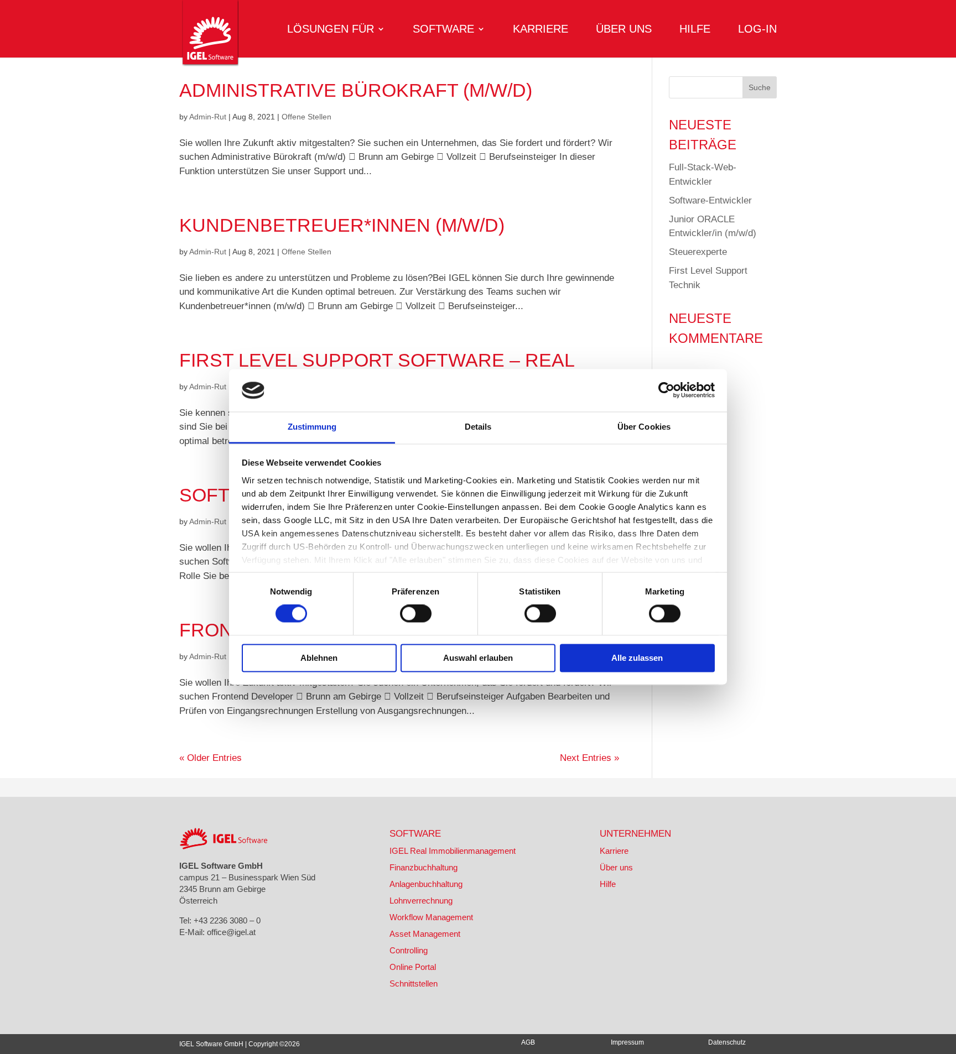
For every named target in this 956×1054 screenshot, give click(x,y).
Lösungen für (330, 30)
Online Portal (412, 967)
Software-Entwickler (710, 200)
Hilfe (694, 30)
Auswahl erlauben (478, 657)
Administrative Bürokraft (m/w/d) (355, 90)
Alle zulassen (637, 657)
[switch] (416, 614)
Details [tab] (478, 426)
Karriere (540, 30)
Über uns (624, 30)
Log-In (757, 30)
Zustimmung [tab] (312, 426)
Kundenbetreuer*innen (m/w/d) (342, 225)
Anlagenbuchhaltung (426, 884)
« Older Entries (210, 758)
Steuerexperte (698, 252)
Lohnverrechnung (421, 900)
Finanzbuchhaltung (423, 867)
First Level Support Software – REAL (377, 360)
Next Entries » (589, 758)
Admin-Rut (207, 116)
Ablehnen (318, 657)
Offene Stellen (306, 116)
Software (443, 30)
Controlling (408, 950)
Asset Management (424, 933)
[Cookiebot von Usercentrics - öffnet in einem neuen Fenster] (666, 390)
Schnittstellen (413, 983)
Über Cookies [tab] (644, 426)
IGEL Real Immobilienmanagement (452, 850)
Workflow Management (431, 917)
